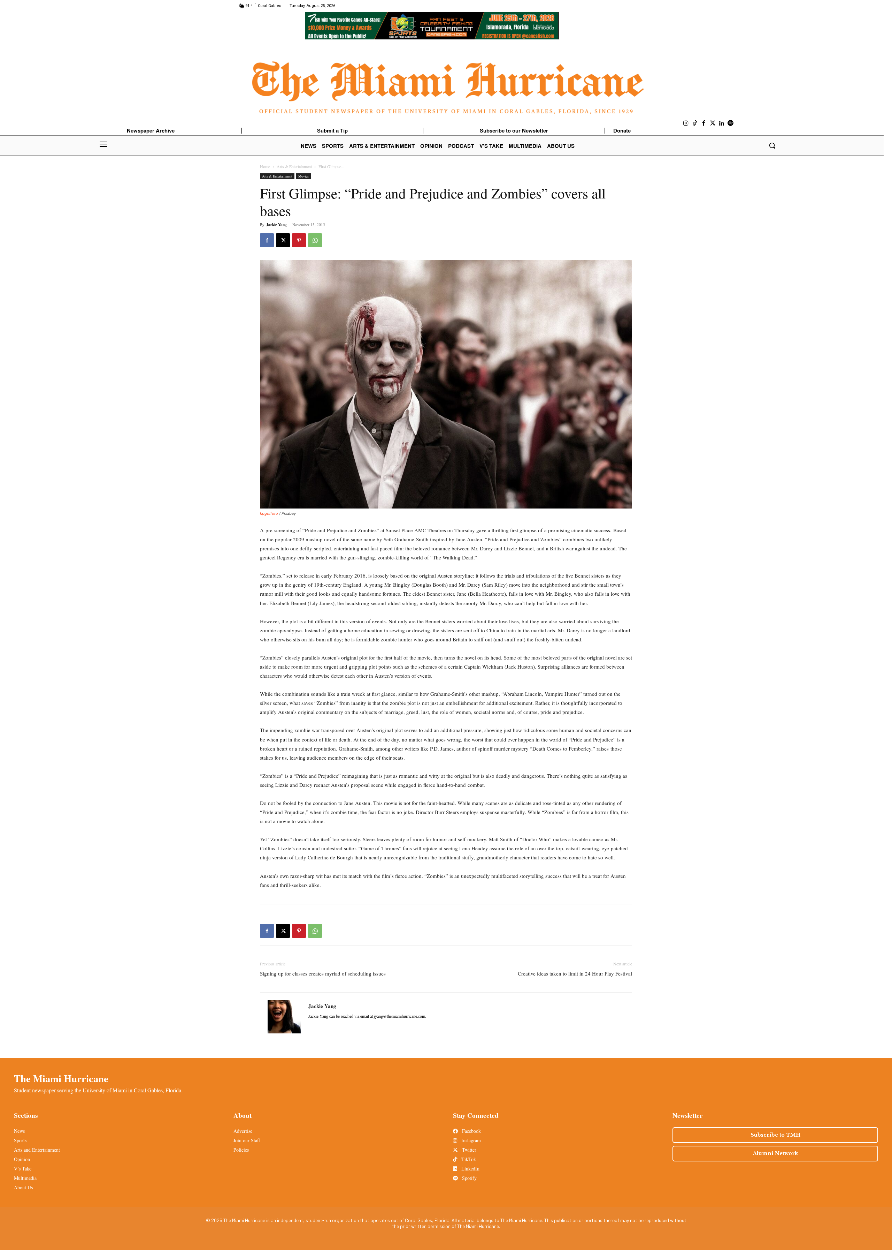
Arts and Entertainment (37, 1149)
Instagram (470, 1140)
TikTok (468, 1159)
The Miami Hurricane (61, 1078)
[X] (283, 240)
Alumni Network (775, 1153)
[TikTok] (695, 123)
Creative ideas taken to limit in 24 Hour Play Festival (575, 973)
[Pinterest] (299, 240)
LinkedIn (469, 1168)
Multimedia (25, 1178)
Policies (241, 1149)
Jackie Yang (276, 224)
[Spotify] (730, 123)
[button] (772, 145)
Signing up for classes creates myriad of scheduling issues (323, 973)
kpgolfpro (269, 513)
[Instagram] (686, 123)
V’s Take (22, 1168)
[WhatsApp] (315, 240)
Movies (303, 176)
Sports (20, 1140)
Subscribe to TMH (775, 1135)
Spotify (469, 1178)
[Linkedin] (721, 123)
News (19, 1131)
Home (265, 166)
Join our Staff (246, 1140)
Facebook (471, 1131)
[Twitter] (712, 123)
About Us (23, 1187)
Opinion (22, 1159)
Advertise (242, 1131)
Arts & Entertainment (294, 166)
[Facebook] (703, 123)
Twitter (468, 1149)
